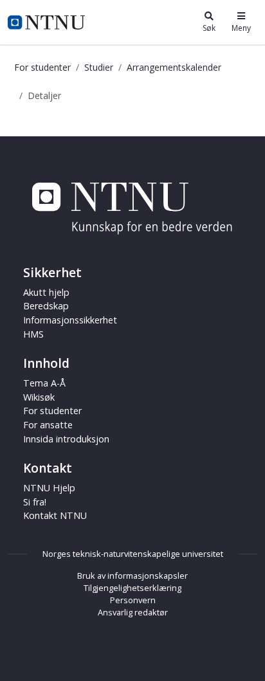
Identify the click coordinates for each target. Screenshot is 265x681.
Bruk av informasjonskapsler (132, 575)
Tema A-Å (44, 383)
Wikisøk (39, 397)
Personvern (133, 600)
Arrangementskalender (174, 67)
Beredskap (46, 306)
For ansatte (48, 425)
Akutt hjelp (46, 292)
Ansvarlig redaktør (133, 612)
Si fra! (34, 502)
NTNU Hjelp (49, 488)
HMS (33, 334)
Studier (98, 67)
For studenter (42, 67)
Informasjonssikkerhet (70, 320)
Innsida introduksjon (66, 439)
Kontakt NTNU (55, 515)
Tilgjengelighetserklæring (132, 588)
